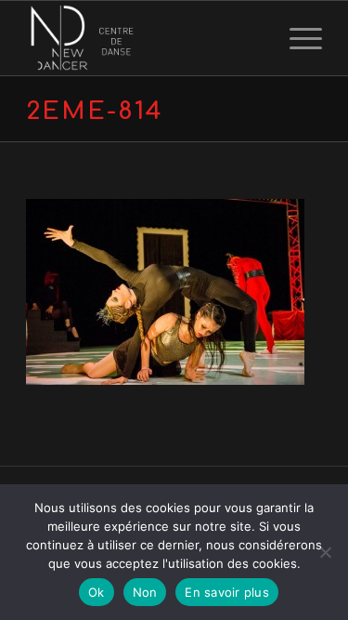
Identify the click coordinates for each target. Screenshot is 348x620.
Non (145, 592)
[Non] (325, 552)
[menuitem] (296, 38)
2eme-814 (94, 111)
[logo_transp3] (144, 38)
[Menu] (296, 38)
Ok (96, 592)
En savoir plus (227, 592)
